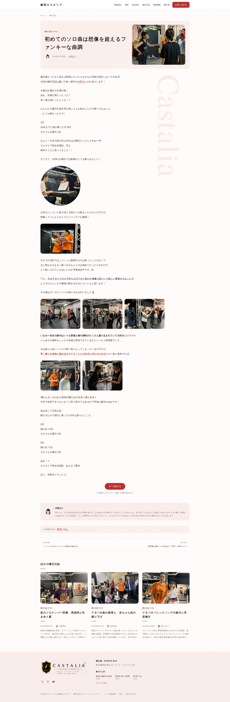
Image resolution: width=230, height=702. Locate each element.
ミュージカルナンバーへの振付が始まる (60, 544)
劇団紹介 (118, 5)
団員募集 (157, 5)
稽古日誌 (146, 5)
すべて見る (102, 683)
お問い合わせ (181, 5)
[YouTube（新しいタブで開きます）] (53, 682)
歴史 (127, 5)
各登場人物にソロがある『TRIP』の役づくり (167, 544)
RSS (120, 694)
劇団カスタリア (51, 4)
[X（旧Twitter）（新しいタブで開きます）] (42, 682)
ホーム (43, 16)
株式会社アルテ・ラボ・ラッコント (87, 694)
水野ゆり (72, 56)
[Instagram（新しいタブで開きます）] (48, 682)
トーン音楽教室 (110, 694)
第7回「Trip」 (63, 529)
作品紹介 (135, 5)
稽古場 (166, 5)
